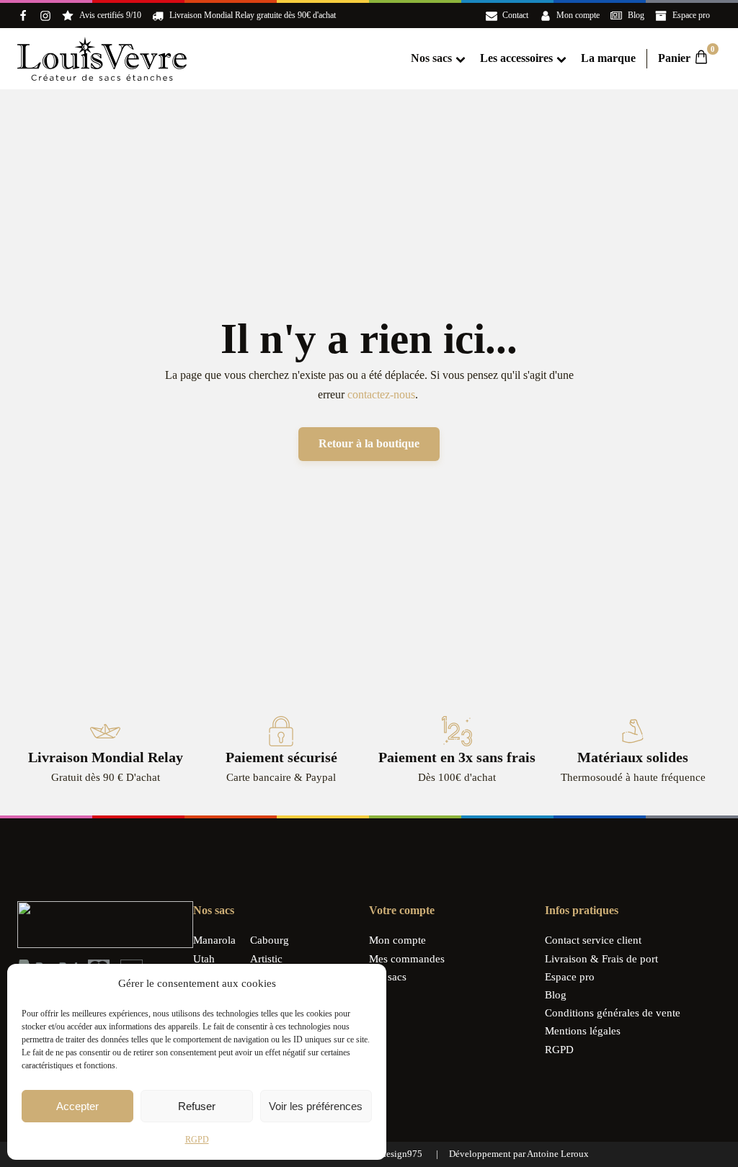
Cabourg (269, 940)
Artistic (266, 959)
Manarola (214, 940)
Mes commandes (407, 959)
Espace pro (570, 977)
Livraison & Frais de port (601, 959)
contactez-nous (381, 394)
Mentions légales (583, 1031)
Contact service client (593, 940)
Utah (204, 959)
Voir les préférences (316, 1106)
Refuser (196, 1106)
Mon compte (397, 940)
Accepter (77, 1106)
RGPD (197, 1140)
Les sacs (387, 977)
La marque (608, 58)
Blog (555, 995)
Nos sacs (431, 58)
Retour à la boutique (369, 443)
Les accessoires (516, 58)
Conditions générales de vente (612, 1013)
